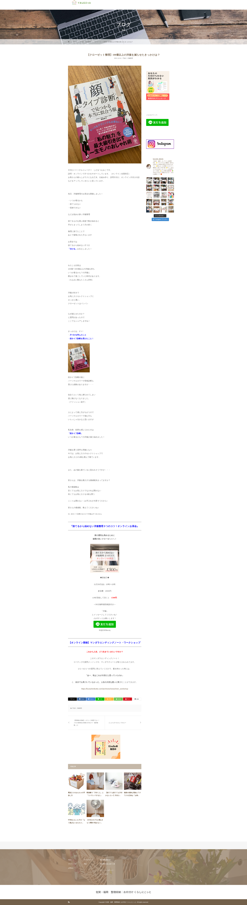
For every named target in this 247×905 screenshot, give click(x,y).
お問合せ (70, 868)
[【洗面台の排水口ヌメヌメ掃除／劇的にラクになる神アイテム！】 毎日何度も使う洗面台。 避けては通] (149, 180)
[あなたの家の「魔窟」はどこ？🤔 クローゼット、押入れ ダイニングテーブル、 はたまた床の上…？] (171, 209)
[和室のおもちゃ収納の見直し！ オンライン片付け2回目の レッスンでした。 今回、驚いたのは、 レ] (149, 188)
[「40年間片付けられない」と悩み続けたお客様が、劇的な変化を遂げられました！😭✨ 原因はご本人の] (156, 180)
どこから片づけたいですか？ (117, 722)
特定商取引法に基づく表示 (107, 865)
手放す (125, 58)
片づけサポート (88, 860)
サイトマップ (104, 874)
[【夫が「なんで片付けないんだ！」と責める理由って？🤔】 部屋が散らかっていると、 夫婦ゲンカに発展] (164, 209)
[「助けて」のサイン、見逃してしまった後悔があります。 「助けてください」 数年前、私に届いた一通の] (164, 180)
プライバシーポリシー (106, 870)
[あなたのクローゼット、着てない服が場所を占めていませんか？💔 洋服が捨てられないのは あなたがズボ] (171, 202)
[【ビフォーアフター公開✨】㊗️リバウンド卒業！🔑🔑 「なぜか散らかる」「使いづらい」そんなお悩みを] (164, 202)
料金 (85, 864)
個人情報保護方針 (105, 860)
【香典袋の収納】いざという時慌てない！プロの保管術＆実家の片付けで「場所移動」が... (86, 723)
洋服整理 (130, 58)
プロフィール (72, 864)
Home (70, 860)
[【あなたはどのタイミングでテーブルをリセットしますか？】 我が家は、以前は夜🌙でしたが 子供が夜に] (156, 209)
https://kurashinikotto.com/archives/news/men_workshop (104, 689)
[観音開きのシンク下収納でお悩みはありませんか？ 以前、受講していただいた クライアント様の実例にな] (156, 188)
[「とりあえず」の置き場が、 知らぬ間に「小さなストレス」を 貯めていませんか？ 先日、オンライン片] (164, 188)
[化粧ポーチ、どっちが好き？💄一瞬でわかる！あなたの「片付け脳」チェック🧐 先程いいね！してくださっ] (156, 195)
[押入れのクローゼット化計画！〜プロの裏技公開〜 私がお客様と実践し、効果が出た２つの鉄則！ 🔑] (149, 202)
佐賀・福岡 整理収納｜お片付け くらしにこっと (123, 892)
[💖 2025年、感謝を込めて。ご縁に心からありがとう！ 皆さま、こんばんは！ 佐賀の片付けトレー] (149, 195)
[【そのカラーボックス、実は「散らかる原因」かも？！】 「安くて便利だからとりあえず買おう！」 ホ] (156, 202)
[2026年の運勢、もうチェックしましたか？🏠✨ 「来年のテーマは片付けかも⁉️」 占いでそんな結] (164, 195)
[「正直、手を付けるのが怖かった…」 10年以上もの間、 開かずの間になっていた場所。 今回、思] (171, 180)
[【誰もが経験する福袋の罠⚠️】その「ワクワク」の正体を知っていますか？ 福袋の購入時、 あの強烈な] (171, 195)
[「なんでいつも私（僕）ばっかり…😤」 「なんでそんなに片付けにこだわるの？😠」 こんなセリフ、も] (149, 209)
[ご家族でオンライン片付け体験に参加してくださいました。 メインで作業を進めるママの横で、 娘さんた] (171, 188)
